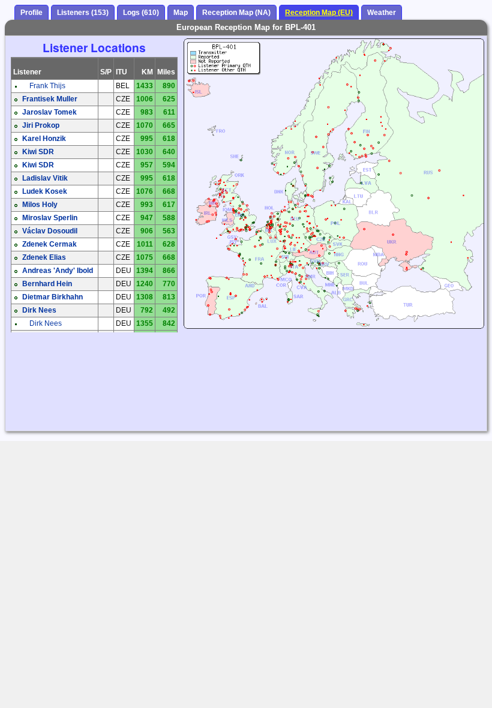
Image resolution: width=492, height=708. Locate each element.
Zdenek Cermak (49, 244)
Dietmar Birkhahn (52, 297)
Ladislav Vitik (45, 178)
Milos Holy (40, 204)
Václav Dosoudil (49, 231)
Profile (31, 12)
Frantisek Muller (49, 99)
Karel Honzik (44, 138)
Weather (381, 12)
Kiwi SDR (38, 152)
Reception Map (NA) (236, 12)
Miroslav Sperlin (49, 218)
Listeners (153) (83, 12)
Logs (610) (141, 12)
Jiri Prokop (40, 125)
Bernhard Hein (47, 284)
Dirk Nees (39, 310)
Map (180, 12)
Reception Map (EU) (319, 12)
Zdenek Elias (44, 257)
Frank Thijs (47, 86)
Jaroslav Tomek (49, 112)
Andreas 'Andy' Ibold (57, 270)
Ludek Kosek (44, 191)
